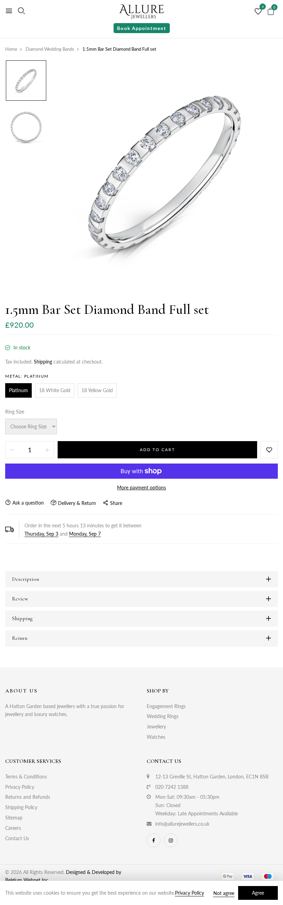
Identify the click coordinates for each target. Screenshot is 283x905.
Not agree (223, 893)
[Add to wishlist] (269, 449)
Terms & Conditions (26, 776)
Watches (156, 737)
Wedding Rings (162, 716)
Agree (258, 893)
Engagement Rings (166, 706)
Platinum (18, 390)
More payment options (141, 487)
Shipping (43, 362)
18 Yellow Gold (97, 390)
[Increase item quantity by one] (47, 449)
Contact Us (17, 838)
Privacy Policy (19, 787)
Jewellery (156, 726)
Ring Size (14, 412)
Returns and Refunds (27, 797)
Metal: (27, 376)
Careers (13, 828)
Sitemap (13, 818)
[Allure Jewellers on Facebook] (153, 840)
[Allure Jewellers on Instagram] (171, 840)
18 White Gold (54, 390)
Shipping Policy (21, 807)
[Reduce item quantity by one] (12, 449)
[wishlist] (258, 12)
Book (141, 28)
